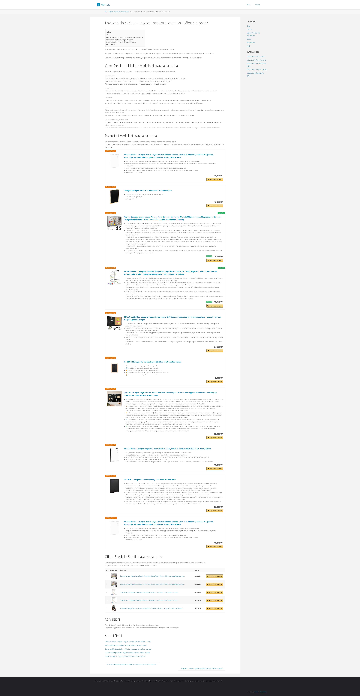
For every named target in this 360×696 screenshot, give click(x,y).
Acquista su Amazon (216, 179)
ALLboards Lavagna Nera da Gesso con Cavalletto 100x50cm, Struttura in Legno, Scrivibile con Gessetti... (151, 608)
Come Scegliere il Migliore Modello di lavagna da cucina (125, 37)
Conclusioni (111, 44)
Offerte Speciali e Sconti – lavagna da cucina (121, 42)
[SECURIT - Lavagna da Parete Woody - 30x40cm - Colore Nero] (114, 485)
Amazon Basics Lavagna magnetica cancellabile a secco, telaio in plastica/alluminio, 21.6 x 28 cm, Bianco (167, 449)
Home (248, 5)
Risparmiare (251, 42)
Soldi (248, 46)
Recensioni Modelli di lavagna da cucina (120, 40)
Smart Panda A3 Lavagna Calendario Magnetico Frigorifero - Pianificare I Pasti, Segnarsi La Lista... (149, 592)
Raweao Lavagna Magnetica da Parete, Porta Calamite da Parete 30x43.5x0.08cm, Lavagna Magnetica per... (152, 576)
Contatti (257, 5)
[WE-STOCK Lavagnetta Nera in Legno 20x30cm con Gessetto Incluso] (114, 368)
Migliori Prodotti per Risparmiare (119, 11)
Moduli (249, 39)
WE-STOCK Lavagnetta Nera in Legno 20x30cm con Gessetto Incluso (152, 362)
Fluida (256, 692)
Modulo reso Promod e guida (256, 70)
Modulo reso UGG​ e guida (255, 56)
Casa (248, 26)
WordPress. (263, 692)
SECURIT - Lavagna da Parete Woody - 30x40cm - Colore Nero (150, 479)
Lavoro (249, 29)
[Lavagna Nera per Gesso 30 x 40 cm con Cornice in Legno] (114, 196)
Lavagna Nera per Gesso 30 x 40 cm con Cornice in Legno (148, 190)
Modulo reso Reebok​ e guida (256, 60)
